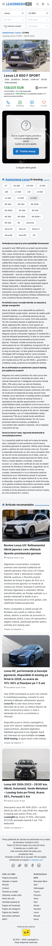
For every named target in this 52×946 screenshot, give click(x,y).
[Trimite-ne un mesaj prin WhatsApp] (13, 866)
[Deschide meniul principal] (3, 4)
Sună (8, 106)
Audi (35, 884)
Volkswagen (39, 888)
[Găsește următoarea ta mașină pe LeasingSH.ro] (19, 4)
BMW (36, 878)
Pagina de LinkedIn (10, 912)
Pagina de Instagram (11, 909)
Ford (35, 902)
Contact (5, 888)
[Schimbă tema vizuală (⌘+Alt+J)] (48, 4)
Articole (5, 884)
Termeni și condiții (10, 891)
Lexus (18, 32)
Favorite (44, 106)
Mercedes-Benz (40, 881)
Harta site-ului (8, 898)
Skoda (36, 905)
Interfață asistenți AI (11, 902)
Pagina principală (9, 878)
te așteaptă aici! (36, 860)
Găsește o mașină (9, 881)
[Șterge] (23, 13)
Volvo (36, 898)
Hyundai (37, 909)
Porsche (37, 895)
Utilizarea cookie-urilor (12, 895)
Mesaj (32, 106)
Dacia (36, 919)
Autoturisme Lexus (17, 179)
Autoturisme (8, 32)
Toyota (37, 891)
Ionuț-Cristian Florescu (26, 932)
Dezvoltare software (11, 916)
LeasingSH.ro (32, 939)
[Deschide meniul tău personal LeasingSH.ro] (43, 4)
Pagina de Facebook (11, 905)
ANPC (4, 919)
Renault (37, 916)
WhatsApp (20, 106)
